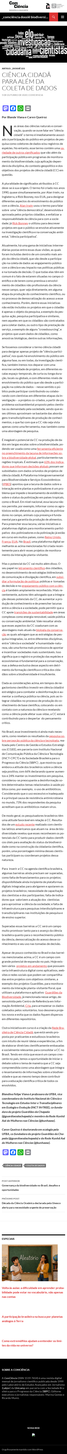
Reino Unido (53, 537)
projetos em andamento (31, 966)
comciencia (36, 95)
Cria (28, 1005)
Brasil (27, 541)
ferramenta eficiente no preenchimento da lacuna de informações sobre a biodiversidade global (32, 453)
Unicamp (20, 1388)
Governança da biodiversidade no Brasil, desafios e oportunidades (31, 1185)
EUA (15, 541)
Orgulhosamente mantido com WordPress (22, 1449)
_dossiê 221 (18, 68)
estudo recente (25, 824)
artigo (6, 68)
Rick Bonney (20, 223)
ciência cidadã (13, 1165)
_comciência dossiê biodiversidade (25, 17)
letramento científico (31, 568)
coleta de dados (35, 1165)
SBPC (46, 1391)
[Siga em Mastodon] (33, 1434)
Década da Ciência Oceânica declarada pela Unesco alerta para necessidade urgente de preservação (31, 1203)
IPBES (7, 484)
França (6, 541)
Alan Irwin (26, 205)
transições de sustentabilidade (33, 612)
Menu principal (62, 17)
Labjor (6, 1388)
